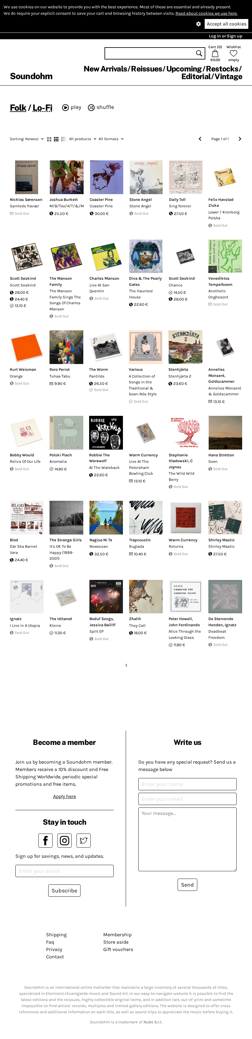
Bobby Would (22, 455)
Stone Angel (140, 199)
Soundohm (31, 76)
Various (136, 369)
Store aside (115, 942)
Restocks (222, 68)
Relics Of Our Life (25, 461)
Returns (176, 546)
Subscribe (64, 890)
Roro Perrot (59, 369)
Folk (18, 107)
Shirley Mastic (221, 540)
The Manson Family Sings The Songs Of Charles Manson (65, 300)
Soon (213, 461)
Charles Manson (104, 278)
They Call (137, 625)
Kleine (55, 625)
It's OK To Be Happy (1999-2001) (61, 552)
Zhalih (135, 618)
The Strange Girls (65, 540)
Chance (176, 285)
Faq (50, 942)
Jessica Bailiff (102, 625)
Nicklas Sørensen (26, 199)
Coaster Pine (101, 199)
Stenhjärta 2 (179, 376)
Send (187, 884)
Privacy (54, 949)
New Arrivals (105, 68)
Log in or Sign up (225, 36)
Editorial (196, 76)
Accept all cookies (226, 24)
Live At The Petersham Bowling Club (141, 467)
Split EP (96, 631)
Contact (55, 957)
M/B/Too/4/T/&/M (66, 206)
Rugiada (136, 546)
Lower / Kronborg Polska (223, 215)
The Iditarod (60, 618)
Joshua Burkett (63, 199)
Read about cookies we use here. (206, 13)
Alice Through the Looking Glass (185, 634)
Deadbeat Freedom (217, 634)
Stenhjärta (178, 369)
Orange (16, 376)
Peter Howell (180, 618)
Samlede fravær (24, 206)
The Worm (98, 369)
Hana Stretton (221, 455)
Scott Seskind (23, 278)
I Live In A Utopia (25, 625)
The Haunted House (141, 294)
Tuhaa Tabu (59, 376)
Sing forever (180, 206)
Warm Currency (143, 455)
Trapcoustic (140, 540)
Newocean (98, 546)
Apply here (64, 796)
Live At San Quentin (99, 288)
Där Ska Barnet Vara (23, 549)
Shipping (56, 934)
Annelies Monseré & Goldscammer (224, 391)
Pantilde (96, 376)
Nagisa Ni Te (100, 540)
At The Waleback (104, 467)
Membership (117, 934)
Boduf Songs (101, 618)
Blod (14, 540)
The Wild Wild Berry (182, 476)
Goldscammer (221, 381)
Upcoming (184, 68)
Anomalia (58, 461)
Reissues (146, 68)
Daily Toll (177, 199)
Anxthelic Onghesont (218, 294)
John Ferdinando (184, 625)
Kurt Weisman (23, 369)
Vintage (228, 76)
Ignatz (16, 618)
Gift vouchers (118, 949)
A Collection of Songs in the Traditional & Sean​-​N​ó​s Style (143, 385)
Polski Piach (60, 455)
